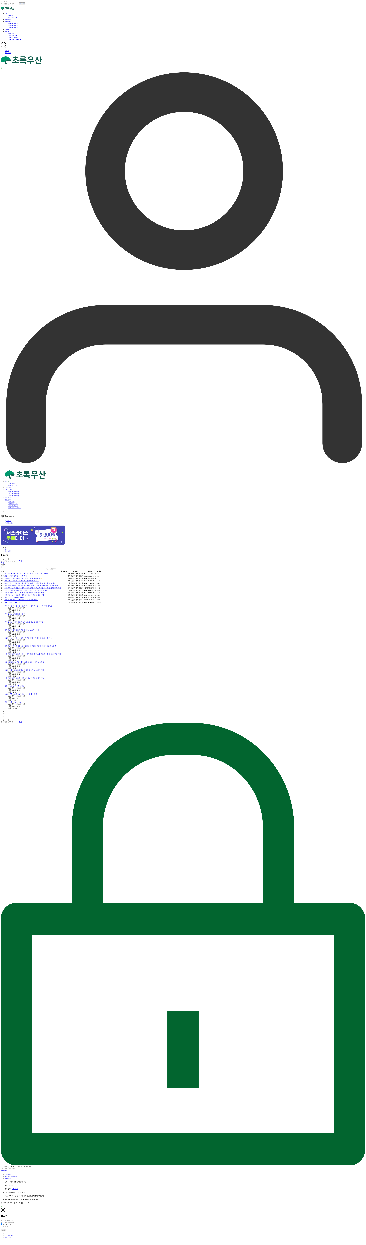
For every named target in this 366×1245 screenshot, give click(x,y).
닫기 (5, 1171)
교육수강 (8, 489)
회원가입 (8, 53)
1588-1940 (15, 1189)
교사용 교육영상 (13, 495)
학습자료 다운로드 (14, 508)
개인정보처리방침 (11, 1176)
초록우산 (11, 483)
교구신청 (8, 487)
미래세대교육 (13, 485)
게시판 (7, 500)
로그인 (7, 51)
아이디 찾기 (9, 1233)
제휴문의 (8, 1178)
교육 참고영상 (13, 506)
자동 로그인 (7, 1226)
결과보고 (8, 497)
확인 (2, 1171)
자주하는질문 (13, 504)
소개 (6, 481)
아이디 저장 (7, 1224)
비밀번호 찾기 (9, 1235)
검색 (20, 561)
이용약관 (8, 1174)
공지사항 (11, 502)
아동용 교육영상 (13, 491)
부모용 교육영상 (13, 493)
